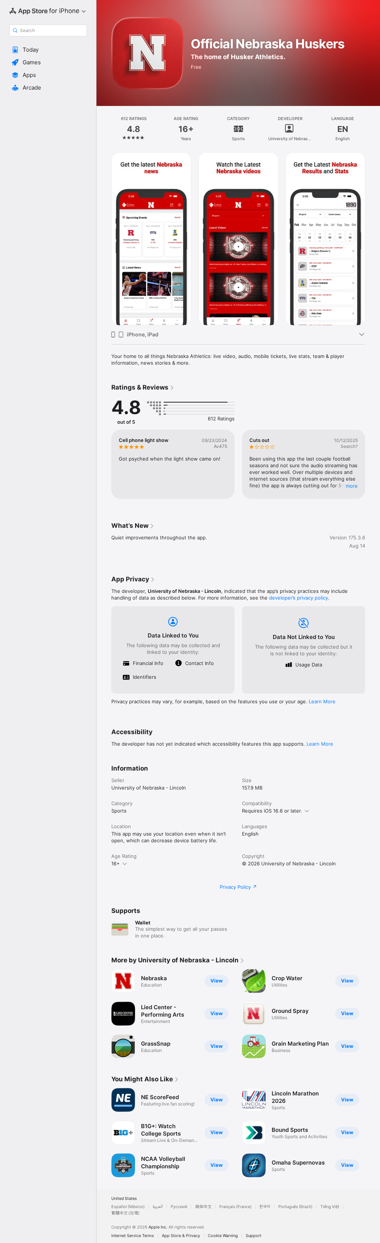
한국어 (265, 1207)
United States (124, 1199)
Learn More (322, 701)
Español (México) (128, 1207)
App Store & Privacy (181, 1236)
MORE (352, 486)
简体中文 (203, 1207)
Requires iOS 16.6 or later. (272, 811)
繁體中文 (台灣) (125, 1213)
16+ (115, 863)
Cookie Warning (223, 1236)
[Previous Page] (104, 129)
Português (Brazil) (295, 1207)
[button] (48, 49)
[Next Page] (372, 129)
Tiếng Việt (329, 1207)
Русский (179, 1207)
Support (253, 1236)
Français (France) (235, 1207)
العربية (158, 1207)
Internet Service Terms (132, 1236)
